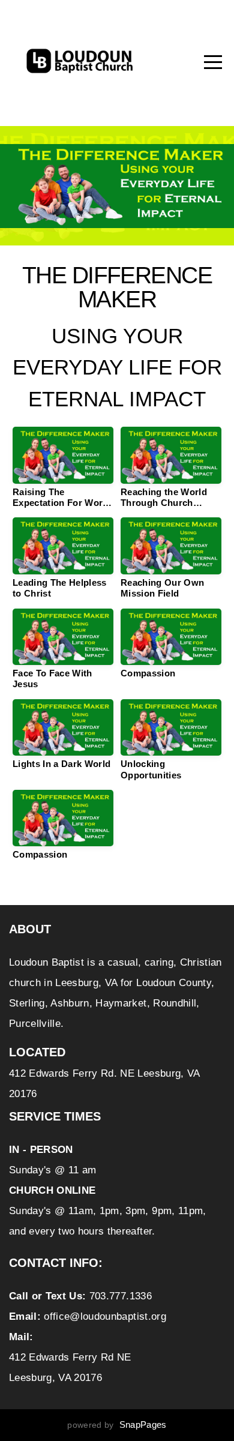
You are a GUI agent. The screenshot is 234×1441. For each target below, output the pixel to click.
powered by (116, 1425)
